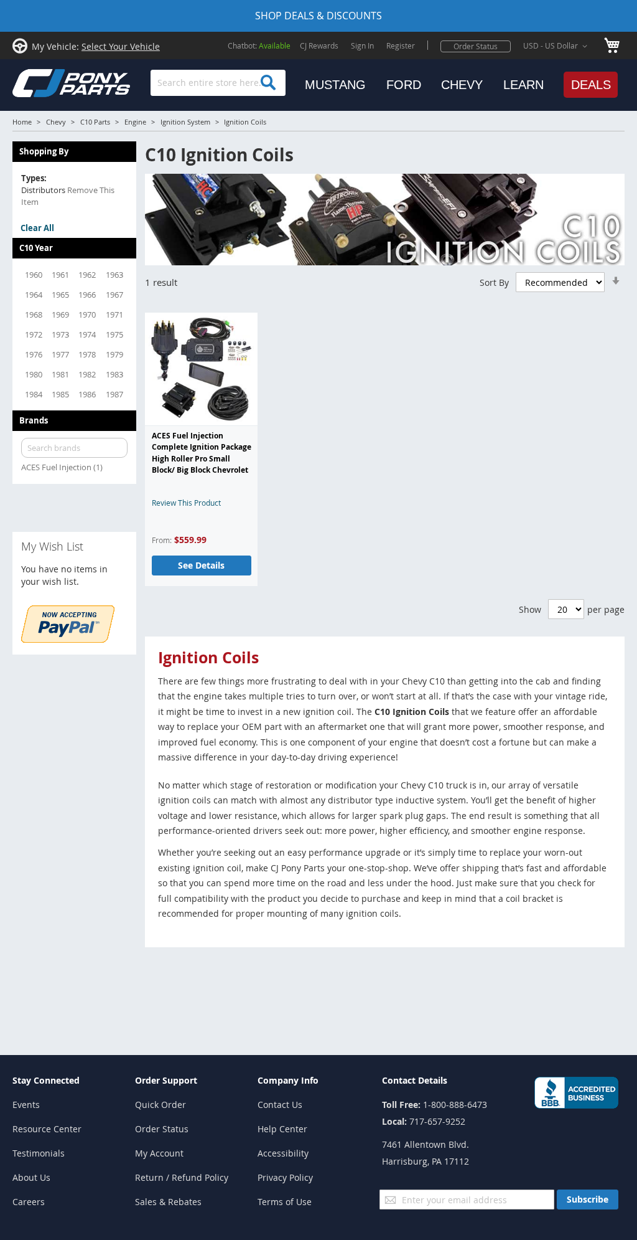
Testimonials (38, 1153)
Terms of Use (285, 1202)
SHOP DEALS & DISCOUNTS (318, 15)
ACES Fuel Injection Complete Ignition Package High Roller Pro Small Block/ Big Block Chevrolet (201, 452)
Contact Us (280, 1104)
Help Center (282, 1129)
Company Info (288, 1080)
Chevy (56, 121)
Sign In (362, 45)
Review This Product (186, 503)
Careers (28, 1202)
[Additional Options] (67, 639)
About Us (31, 1177)
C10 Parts (95, 121)
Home (22, 121)
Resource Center (46, 1129)
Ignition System (185, 121)
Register (400, 45)
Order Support (166, 1080)
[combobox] (218, 83)
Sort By (494, 282)
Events (26, 1104)
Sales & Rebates (168, 1202)
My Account (159, 1153)
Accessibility (283, 1153)
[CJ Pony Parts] (43, 82)
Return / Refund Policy (181, 1177)
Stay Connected (46, 1080)
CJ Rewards (319, 45)
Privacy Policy (285, 1177)
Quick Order (160, 1104)
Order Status (475, 46)
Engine (135, 121)
